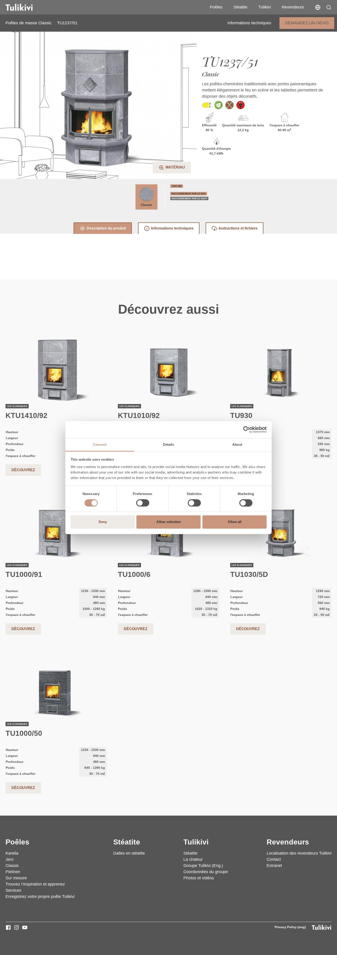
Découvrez (23, 470)
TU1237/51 (67, 23)
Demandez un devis (307, 23)
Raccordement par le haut (189, 198)
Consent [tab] (100, 444)
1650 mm (177, 186)
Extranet (274, 865)
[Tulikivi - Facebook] (8, 927)
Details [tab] (168, 444)
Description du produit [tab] (106, 228)
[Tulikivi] (25, 7)
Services (13, 890)
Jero (10, 859)
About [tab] (237, 444)
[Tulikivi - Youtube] (25, 927)
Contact (274, 859)
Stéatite (240, 7)
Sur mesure (16, 878)
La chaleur (193, 859)
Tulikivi (264, 7)
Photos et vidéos (198, 878)
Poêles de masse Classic (29, 23)
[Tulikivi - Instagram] (16, 927)
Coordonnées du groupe (205, 871)
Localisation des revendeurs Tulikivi (299, 853)
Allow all (234, 522)
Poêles (216, 7)
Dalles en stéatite (129, 853)
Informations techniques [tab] (172, 228)
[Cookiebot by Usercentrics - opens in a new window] (247, 429)
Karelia (12, 853)
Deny (103, 522)
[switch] (142, 503)
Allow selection (168, 522)
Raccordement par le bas (189, 193)
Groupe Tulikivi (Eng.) (203, 865)
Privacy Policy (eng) (290, 927)
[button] (328, 7)
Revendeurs (293, 7)
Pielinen (13, 871)
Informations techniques (249, 23)
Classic (146, 205)
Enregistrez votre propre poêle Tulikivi (40, 896)
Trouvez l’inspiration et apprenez (35, 884)
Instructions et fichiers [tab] (238, 228)
